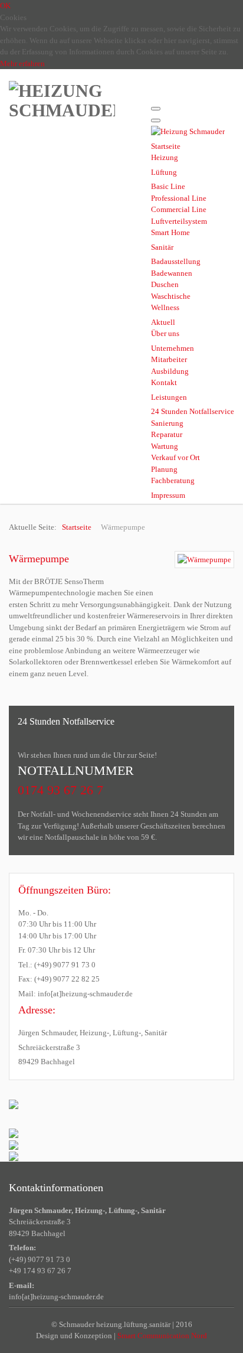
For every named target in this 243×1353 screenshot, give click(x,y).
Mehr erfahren (22, 63)
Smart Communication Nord (162, 1335)
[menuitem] (165, 146)
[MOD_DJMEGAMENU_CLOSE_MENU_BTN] (155, 120)
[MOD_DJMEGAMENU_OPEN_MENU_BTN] (155, 108)
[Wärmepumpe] (204, 560)
